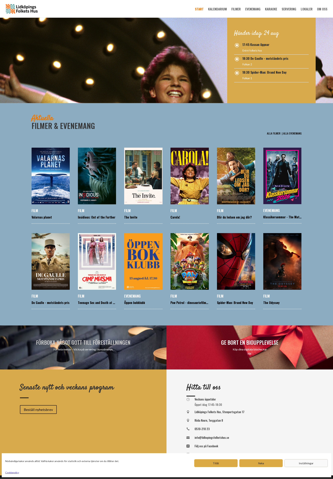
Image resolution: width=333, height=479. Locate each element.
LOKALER (307, 9)
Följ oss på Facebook (206, 446)
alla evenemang (292, 133)
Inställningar (306, 463)
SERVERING (289, 9)
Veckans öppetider (205, 399)
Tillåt (216, 463)
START (199, 9)
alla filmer (274, 133)
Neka (261, 463)
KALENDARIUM (217, 9)
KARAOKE (271, 9)
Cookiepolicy (12, 472)
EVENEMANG (253, 9)
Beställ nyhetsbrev (38, 409)
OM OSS (322, 9)
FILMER (236, 9)
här (249, 353)
